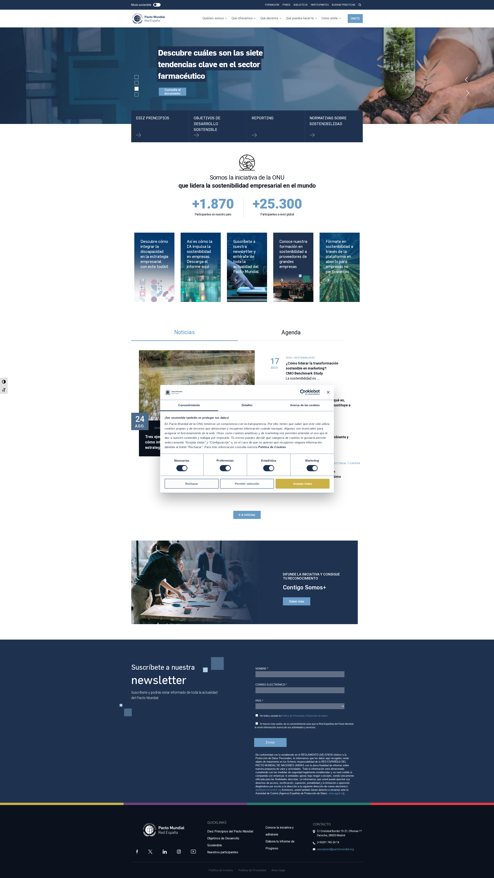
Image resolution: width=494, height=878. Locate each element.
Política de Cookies (221, 870)
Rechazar (191, 483)
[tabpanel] (247, 75)
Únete (355, 18)
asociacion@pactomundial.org (335, 849)
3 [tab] (137, 89)
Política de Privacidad (252, 870)
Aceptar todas (302, 483)
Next (465, 91)
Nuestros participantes (222, 852)
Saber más (296, 601)
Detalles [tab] (247, 405)
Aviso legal (278, 870)
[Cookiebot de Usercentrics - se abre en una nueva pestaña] (303, 392)
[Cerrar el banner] (328, 392)
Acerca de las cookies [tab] (305, 405)
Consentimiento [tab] (189, 405)
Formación (272, 4)
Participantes (320, 4)
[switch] (225, 468)
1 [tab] (137, 77)
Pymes (286, 4)
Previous (465, 78)
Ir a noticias (247, 515)
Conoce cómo (172, 80)
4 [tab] (137, 95)
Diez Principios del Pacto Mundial (230, 831)
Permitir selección (247, 483)
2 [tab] (137, 83)
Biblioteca (301, 4)
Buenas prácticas (343, 4)
